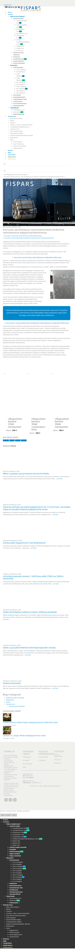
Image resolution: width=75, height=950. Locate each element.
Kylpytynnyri (10, 700)
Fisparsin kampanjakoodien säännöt (21, 135)
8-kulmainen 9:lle (19, 832)
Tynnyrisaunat (18, 148)
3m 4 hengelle (20, 82)
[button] (1, 817)
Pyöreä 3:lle (20, 48)
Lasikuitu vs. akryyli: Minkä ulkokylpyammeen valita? (24, 735)
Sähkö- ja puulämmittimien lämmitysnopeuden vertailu (29, 647)
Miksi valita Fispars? (16, 118)
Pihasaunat (57, 759)
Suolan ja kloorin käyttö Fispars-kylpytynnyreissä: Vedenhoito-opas (30, 722)
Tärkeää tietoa (12, 116)
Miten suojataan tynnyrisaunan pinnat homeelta (26, 473)
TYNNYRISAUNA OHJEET (16, 133)
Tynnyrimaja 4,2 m (18, 110)
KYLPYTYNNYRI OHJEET (16, 131)
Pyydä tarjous (12, 157)
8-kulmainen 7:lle (21, 33)
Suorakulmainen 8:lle (20, 828)
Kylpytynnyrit (17, 142)
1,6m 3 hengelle (21, 69)
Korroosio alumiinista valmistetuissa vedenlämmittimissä (23, 236)
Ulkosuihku (18, 112)
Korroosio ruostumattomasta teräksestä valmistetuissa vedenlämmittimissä (29, 238)
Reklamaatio (14, 137)
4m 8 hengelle (20, 91)
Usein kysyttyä (14, 129)
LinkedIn (18, 440)
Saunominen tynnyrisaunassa (19, 127)
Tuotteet (10, 14)
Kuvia (11, 140)
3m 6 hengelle (20, 84)
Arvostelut (26, 760)
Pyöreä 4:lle (20, 46)
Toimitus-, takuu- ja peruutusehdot (21, 125)
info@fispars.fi (36, 782)
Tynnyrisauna (10, 704)
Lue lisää (59, 479)
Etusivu (10, 12)
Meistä (12, 120)
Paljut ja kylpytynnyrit (58, 755)
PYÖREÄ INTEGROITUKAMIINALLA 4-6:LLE (23, 42)
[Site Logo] (31, 8)
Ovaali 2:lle (19, 50)
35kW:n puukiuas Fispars (11, 615)
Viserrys (12, 440)
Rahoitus (10, 150)
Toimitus (13, 123)
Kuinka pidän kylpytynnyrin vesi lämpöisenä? (24, 542)
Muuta (8, 702)
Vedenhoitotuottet (12, 683)
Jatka (14, 815)
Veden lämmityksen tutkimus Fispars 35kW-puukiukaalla (30, 612)
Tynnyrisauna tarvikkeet (17, 706)
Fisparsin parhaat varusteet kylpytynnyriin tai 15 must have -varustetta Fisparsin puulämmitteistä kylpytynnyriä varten (36, 508)
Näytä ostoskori (6, 815)
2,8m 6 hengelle (19, 868)
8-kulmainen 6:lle (19, 837)
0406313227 (8, 5)
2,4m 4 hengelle (18, 866)
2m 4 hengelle (20, 72)
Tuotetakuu (42, 760)
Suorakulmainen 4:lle (20, 830)
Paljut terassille (18, 144)
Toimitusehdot (43, 757)
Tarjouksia (57, 763)
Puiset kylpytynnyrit (19, 146)
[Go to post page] (25, 459)
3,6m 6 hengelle (21, 86)
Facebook (6, 440)
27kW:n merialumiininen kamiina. (43, 582)
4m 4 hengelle (21, 89)
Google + (24, 440)
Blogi (9, 152)
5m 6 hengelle (20, 93)
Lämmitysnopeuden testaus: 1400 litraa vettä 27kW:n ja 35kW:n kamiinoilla (33, 577)
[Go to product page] (14, 389)
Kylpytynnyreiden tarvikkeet (15, 698)
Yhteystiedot (11, 154)
